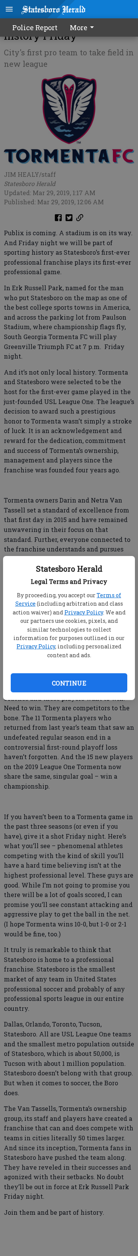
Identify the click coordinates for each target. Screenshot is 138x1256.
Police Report (35, 27)
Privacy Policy (83, 612)
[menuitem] (84, 27)
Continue (69, 683)
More (78, 27)
